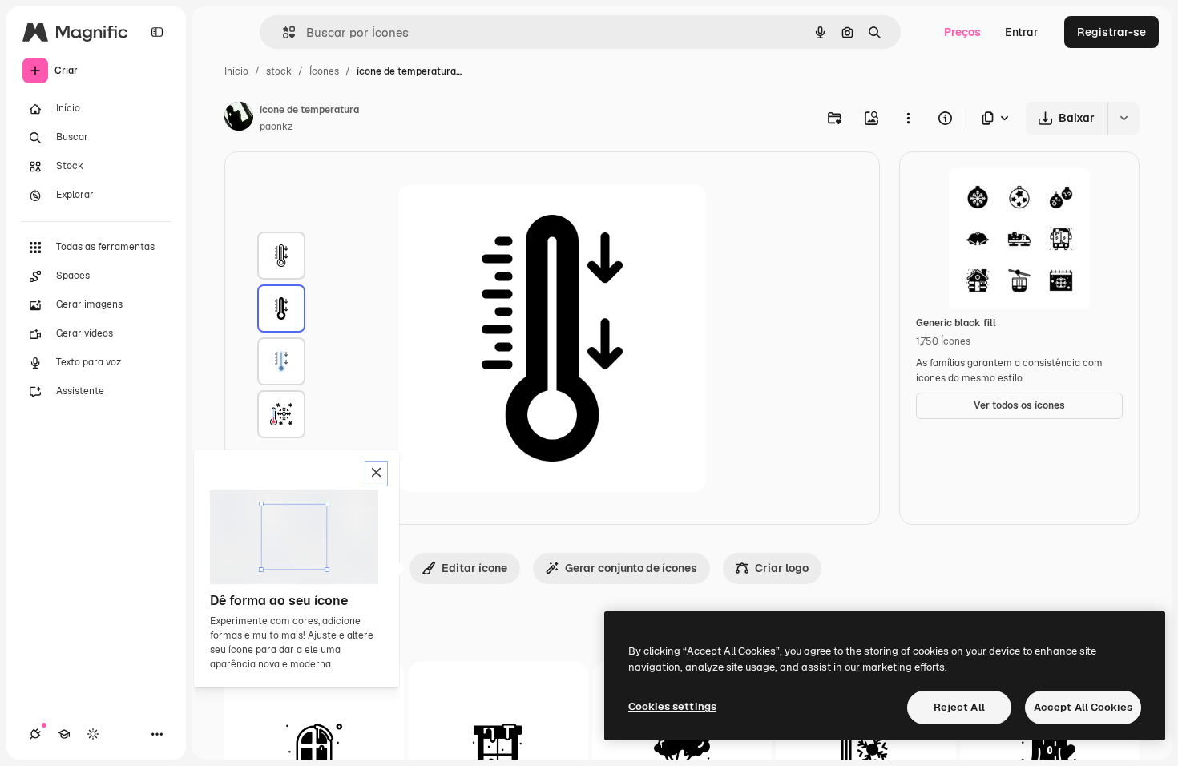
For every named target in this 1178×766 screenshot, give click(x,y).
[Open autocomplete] (282, 32)
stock (279, 71)
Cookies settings (672, 706)
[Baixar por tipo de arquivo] (996, 118)
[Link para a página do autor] (238, 118)
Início (236, 71)
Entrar (1022, 32)
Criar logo (782, 568)
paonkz (276, 126)
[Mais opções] (908, 118)
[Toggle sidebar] (157, 32)
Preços (962, 32)
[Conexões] (35, 734)
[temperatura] (281, 256)
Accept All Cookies (1083, 707)
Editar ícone (474, 568)
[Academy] (64, 734)
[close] (376, 474)
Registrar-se (1111, 32)
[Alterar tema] (93, 734)
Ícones (324, 71)
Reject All (959, 707)
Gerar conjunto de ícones (631, 568)
